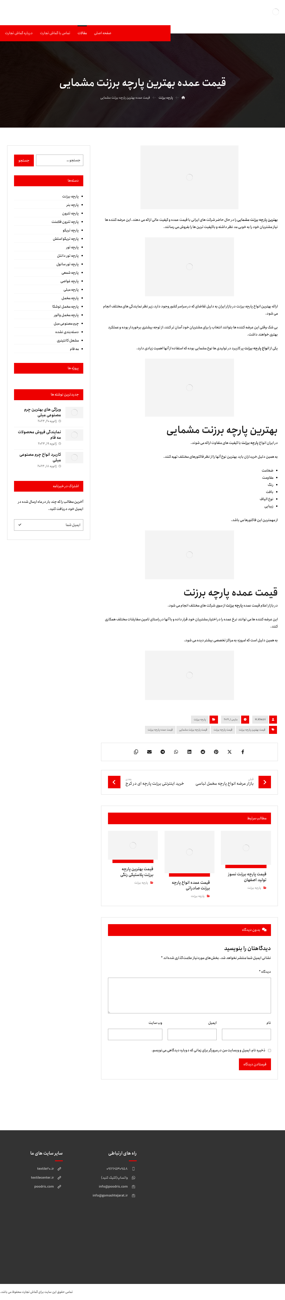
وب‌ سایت (155, 1023)
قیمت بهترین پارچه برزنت (252, 730)
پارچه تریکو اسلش (66, 239)
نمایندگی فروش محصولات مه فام (39, 435)
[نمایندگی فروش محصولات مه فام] (74, 438)
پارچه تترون (70, 213)
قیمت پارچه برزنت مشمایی (193, 730)
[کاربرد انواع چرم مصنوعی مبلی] (74, 461)
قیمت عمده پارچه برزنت (160, 730)
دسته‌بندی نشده (67, 332)
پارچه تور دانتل (68, 256)
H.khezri (260, 719)
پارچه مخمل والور (66, 315)
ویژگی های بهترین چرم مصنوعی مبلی (42, 412)
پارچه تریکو (71, 230)
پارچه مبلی (71, 289)
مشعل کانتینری (68, 340)
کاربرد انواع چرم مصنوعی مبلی (40, 457)
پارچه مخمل (70, 298)
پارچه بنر (72, 205)
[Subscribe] (19, 525)
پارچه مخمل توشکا (65, 306)
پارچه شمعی (70, 272)
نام (269, 1023)
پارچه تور (72, 247)
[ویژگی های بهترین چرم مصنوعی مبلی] (74, 416)
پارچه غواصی (69, 281)
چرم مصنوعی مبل (66, 323)
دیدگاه (265, 972)
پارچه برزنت (200, 719)
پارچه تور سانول (67, 264)
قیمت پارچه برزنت (223, 730)
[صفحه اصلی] (183, 97)
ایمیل (212, 1023)
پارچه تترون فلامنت (65, 222)
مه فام (74, 349)
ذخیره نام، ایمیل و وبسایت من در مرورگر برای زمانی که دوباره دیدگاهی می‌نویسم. (208, 1050)
